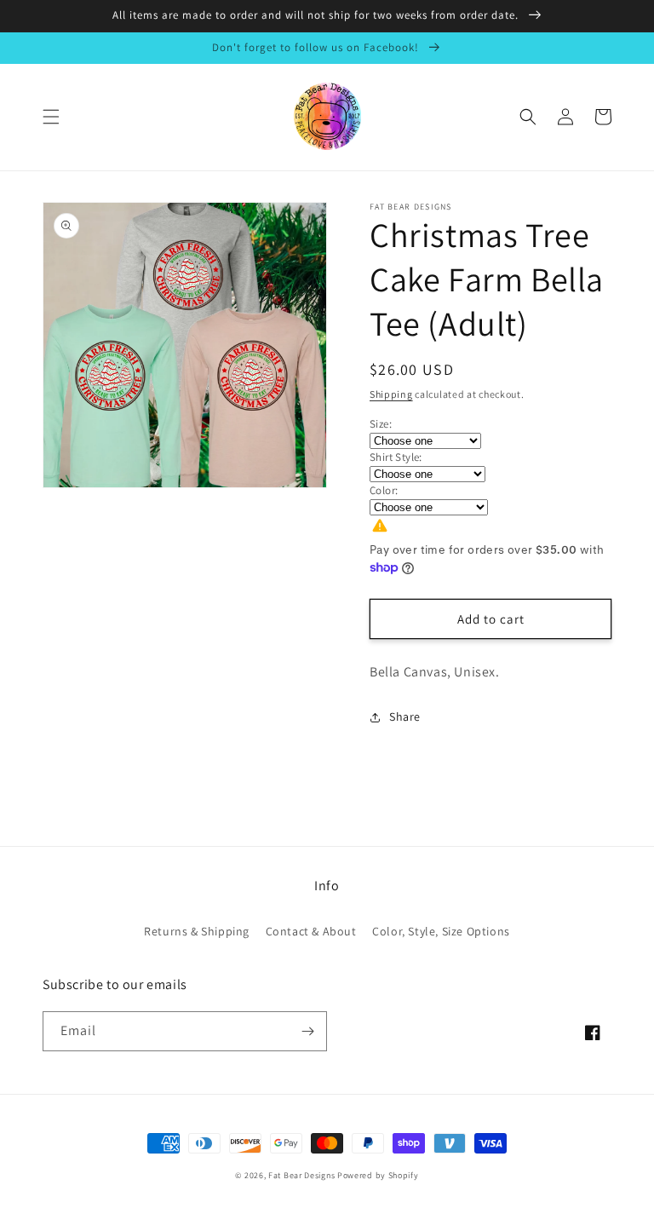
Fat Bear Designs (301, 1175)
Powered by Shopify (378, 1175)
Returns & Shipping (197, 931)
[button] (51, 116)
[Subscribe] (307, 1031)
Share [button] (405, 716)
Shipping (391, 394)
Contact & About (311, 931)
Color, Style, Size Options (441, 931)
